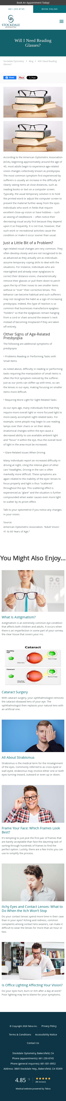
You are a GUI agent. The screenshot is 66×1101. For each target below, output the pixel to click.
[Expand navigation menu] (61, 21)
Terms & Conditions (20, 1034)
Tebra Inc (32, 1026)
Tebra (47, 1088)
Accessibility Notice (46, 1034)
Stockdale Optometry (13, 61)
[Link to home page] (29, 21)
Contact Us (33, 1043)
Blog (31, 61)
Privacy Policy (49, 1026)
